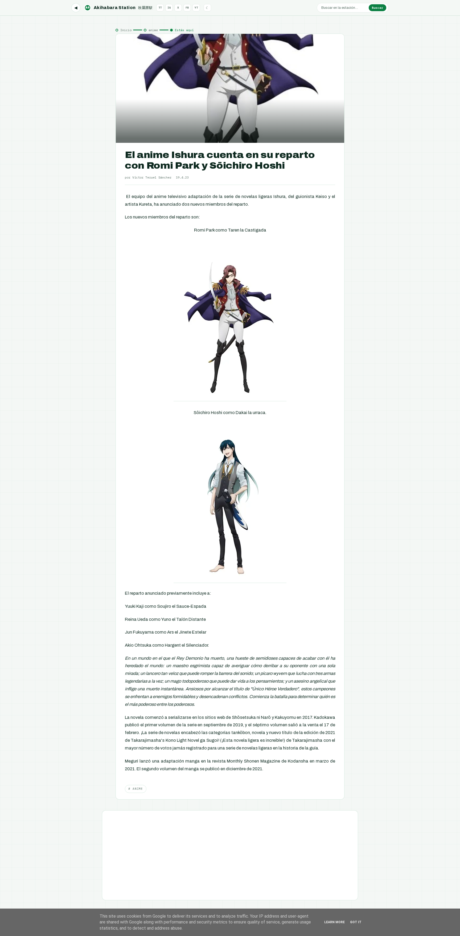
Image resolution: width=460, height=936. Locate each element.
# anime (135, 789)
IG (169, 7)
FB (187, 7)
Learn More (334, 922)
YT (196, 7)
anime (153, 30)
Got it (356, 922)
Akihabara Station (119, 7)
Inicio (126, 30)
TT (160, 7)
